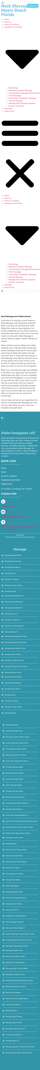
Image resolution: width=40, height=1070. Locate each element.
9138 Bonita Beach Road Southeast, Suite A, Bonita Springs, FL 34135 (19, 528)
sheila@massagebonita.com (13, 516)
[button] (20, 153)
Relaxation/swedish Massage (20, 90)
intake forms (9, 111)
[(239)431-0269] (3, 501)
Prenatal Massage (16, 101)
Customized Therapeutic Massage (22, 98)
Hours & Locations (11, 24)
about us (7, 22)
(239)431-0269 (7, 506)
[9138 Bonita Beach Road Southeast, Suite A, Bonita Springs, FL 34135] (3, 522)
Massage (20, 549)
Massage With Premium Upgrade (22, 103)
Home (6, 19)
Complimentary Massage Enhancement (24, 93)
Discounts (8, 108)
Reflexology (13, 88)
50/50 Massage (15, 95)
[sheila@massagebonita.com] (3, 512)
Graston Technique (16, 106)
